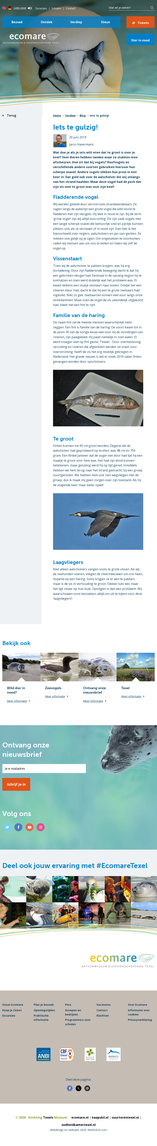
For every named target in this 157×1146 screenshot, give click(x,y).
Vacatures (103, 1004)
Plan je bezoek (44, 1004)
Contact (71, 8)
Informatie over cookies (139, 1012)
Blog (83, 115)
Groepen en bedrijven (73, 1012)
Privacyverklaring (140, 1020)
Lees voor (20, 8)
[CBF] (66, 1054)
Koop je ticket (12, 1010)
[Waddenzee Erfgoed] (113, 1054)
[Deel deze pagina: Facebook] (70, 1088)
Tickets (143, 23)
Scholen (56, 8)
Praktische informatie (41, 1018)
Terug (11, 115)
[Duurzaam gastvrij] (90, 1054)
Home (57, 115)
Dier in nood (140, 40)
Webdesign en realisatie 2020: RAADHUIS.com (78, 1130)
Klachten (102, 1015)
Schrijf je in (16, 784)
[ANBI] (43, 1054)
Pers (68, 1004)
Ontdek (46, 22)
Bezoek (17, 22)
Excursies (41, 8)
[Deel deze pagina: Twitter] (78, 1088)
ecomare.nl (80, 1117)
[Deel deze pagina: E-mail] (87, 1088)
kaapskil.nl (100, 1117)
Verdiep (76, 22)
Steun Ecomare (12, 1004)
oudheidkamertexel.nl (78, 1125)
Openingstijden (44, 1010)
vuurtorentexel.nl (125, 1117)
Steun (105, 22)
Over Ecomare (137, 1004)
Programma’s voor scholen (78, 1022)
